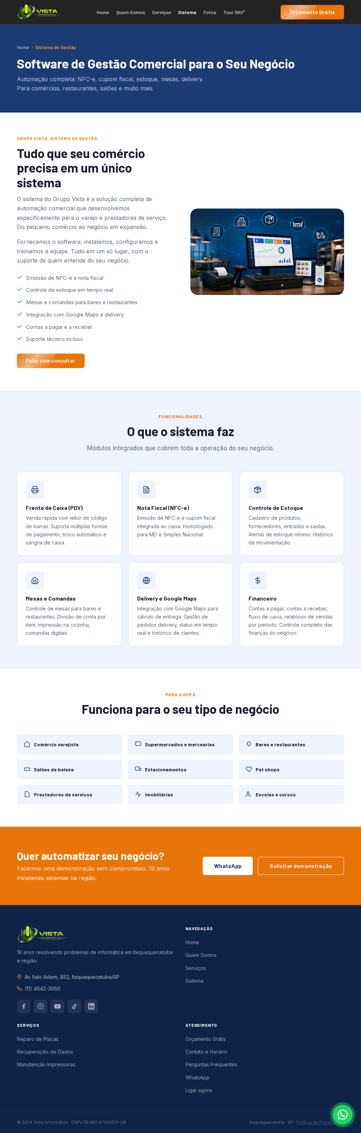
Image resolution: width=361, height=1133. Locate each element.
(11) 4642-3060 (42, 989)
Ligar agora (198, 1090)
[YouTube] (57, 1006)
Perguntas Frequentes (211, 1064)
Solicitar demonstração (301, 865)
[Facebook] (23, 1006)
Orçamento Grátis (312, 12)
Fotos (209, 12)
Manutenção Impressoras (46, 1064)
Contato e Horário (206, 1052)
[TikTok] (74, 1006)
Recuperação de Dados (45, 1052)
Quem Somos (130, 12)
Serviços (161, 12)
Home (103, 12)
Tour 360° (234, 12)
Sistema (187, 12)
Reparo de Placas (38, 1039)
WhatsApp (227, 865)
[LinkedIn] (91, 1006)
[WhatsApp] (343, 1115)
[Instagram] (40, 1006)
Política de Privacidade (320, 1122)
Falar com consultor (50, 360)
